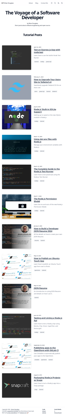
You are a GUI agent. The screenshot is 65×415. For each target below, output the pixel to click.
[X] (62, 3)
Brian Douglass (9, 3)
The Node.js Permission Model (45, 200)
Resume (37, 240)
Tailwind (54, 91)
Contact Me (44, 3)
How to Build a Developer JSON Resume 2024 (46, 229)
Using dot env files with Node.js (45, 140)
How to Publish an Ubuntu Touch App (46, 259)
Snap (36, 389)
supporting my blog (12, 411)
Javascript (48, 61)
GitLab (31, 3)
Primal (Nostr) (58, 413)
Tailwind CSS (23, 413)
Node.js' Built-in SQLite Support (45, 110)
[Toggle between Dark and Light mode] (51, 3)
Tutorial (36, 61)
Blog (36, 3)
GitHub (44, 413)
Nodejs (42, 61)
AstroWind (14, 413)
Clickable (37, 359)
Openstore (37, 270)
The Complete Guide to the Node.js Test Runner (47, 170)
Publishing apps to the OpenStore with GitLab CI (46, 349)
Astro (36, 91)
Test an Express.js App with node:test (47, 51)
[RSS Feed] (58, 3)
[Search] (55, 3)
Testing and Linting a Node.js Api (48, 319)
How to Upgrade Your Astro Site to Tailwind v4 (47, 80)
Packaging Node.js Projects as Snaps (47, 378)
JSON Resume (40, 288)
